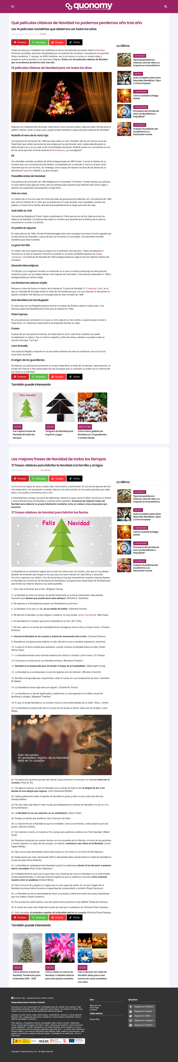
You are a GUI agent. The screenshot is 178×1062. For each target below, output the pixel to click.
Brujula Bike (95, 1019)
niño (106, 804)
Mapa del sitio (95, 1005)
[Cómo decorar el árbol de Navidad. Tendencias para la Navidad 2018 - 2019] (27, 948)
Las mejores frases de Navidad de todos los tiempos (24, 434)
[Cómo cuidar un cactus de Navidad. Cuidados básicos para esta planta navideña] (60, 948)
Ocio (17, 427)
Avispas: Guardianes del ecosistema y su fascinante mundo (145, 131)
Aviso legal (94, 1007)
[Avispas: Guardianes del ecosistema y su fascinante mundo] (124, 129)
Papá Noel (27, 170)
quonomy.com (31, 1051)
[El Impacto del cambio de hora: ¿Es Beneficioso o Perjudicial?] (124, 111)
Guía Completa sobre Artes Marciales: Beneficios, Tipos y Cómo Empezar (147, 80)
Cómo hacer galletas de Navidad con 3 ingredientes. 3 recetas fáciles (92, 434)
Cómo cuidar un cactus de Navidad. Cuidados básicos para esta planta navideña (59, 975)
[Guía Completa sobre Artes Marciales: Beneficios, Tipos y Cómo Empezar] (124, 78)
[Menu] (12, 6)
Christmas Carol (94, 288)
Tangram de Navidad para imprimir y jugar (59, 433)
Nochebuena (58, 150)
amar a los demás (87, 614)
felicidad (15, 577)
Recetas (85, 427)
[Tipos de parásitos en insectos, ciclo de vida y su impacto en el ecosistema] (124, 60)
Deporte (138, 74)
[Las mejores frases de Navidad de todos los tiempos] (27, 407)
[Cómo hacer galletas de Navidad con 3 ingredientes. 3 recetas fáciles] (92, 407)
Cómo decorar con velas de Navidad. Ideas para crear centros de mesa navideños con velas (92, 977)
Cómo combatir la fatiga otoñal (145, 97)
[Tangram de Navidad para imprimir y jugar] (60, 407)
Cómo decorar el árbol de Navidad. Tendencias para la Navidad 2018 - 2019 (26, 975)
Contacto (93, 1009)
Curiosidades (141, 91)
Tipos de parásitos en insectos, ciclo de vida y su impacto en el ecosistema (146, 62)
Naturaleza (140, 56)
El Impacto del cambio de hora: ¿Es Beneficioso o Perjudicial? (146, 113)
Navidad (43, 34)
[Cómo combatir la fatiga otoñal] (124, 96)
